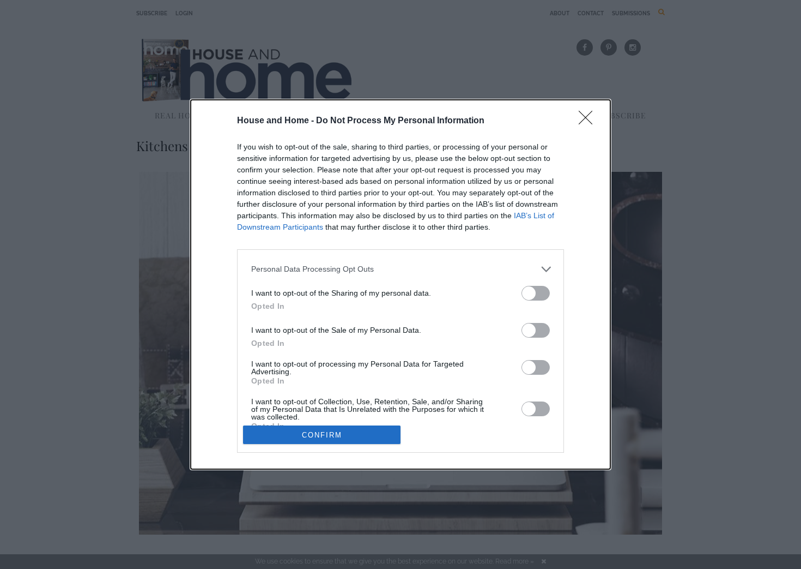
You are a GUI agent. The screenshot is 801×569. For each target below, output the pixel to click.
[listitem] (400, 269)
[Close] (589, 121)
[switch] (535, 293)
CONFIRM (322, 435)
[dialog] (400, 285)
